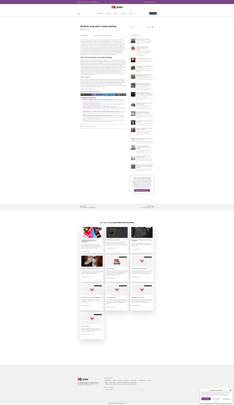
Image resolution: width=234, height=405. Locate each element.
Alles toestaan (206, 398)
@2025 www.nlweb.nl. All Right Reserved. (117, 403)
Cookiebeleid (215, 401)
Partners (123, 13)
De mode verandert (111, 297)
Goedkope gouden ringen (137, 297)
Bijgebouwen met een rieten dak (143, 39)
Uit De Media (99, 13)
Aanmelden (126, 380)
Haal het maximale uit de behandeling (103, 35)
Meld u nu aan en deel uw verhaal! (142, 178)
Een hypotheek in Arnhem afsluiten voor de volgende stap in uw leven (101, 111)
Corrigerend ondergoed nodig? (139, 268)
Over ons (108, 13)
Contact (131, 13)
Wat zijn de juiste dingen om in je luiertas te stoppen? (141, 240)
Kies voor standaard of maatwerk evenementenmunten (97, 115)
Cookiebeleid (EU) (142, 380)
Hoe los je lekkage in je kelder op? (143, 58)
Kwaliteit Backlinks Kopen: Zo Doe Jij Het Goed (126, 382)
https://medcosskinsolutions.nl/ (87, 89)
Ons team (115, 13)
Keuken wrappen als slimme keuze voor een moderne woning (99, 106)
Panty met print (85, 326)
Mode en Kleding (86, 29)
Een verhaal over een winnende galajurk (91, 297)
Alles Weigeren (216, 398)
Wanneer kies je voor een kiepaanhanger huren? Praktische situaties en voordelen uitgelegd (144, 166)
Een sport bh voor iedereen (113, 239)
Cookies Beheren (226, 398)
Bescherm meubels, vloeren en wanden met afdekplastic (97, 99)
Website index (134, 380)
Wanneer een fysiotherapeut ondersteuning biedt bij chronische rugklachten (143, 147)
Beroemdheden (108, 380)
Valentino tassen (110, 268)
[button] (230, 390)
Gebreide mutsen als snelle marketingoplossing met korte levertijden (142, 48)
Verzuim (85, 120)
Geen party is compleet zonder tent (92, 104)
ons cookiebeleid (226, 395)
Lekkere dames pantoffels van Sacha (90, 268)
